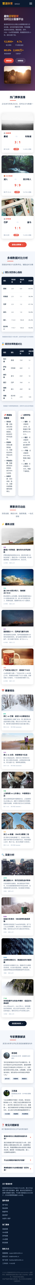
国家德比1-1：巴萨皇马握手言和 (16, 631)
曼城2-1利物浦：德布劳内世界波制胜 (17, 551)
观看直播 (8, 61)
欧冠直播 (5, 1243)
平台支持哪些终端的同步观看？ (17, 1160)
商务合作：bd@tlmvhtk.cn (10, 1256)
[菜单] (31, 3)
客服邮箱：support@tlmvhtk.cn (12, 1253)
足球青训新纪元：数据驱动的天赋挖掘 (18, 961)
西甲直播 (5, 1236)
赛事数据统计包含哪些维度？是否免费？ (17, 1169)
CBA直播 (5, 1239)
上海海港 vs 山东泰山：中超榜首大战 (17, 794)
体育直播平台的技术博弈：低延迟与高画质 (18, 1002)
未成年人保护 (6, 1218)
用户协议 (5, 1205)
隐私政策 (5, 1208)
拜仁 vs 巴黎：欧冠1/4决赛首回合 (17, 716)
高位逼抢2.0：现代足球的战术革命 (17, 880)
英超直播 (5, 1229)
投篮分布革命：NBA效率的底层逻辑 (17, 920)
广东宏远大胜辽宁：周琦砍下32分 (17, 670)
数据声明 (5, 1212)
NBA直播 (5, 1232)
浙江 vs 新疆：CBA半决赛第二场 (16, 834)
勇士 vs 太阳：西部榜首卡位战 (15, 755)
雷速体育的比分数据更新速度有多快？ (18, 1137)
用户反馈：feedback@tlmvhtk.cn (12, 1260)
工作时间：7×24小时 (8, 1263)
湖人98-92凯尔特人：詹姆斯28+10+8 (14, 591)
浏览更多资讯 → (17, 1023)
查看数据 (20, 61)
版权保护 (5, 1215)
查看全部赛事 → (17, 245)
